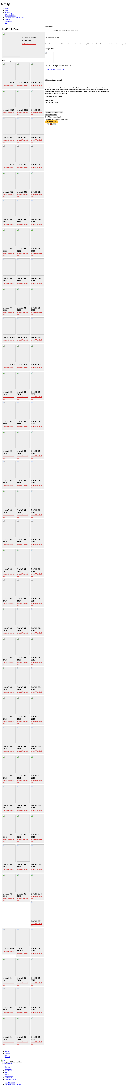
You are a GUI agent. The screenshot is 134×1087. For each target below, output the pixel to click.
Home (7, 9)
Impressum (8, 1069)
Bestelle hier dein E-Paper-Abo (54, 69)
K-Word (7, 12)
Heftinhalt (8, 1051)
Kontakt (7, 1057)
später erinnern (51, 114)
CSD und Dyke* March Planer (14, 17)
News (6, 10)
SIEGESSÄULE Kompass (13, 1084)
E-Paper (7, 1053)
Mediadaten (8, 21)
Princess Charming (10, 16)
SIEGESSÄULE (10, 1083)
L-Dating (7, 19)
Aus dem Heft (9, 14)
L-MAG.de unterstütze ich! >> (54, 112)
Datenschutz (8, 1077)
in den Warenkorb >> (8, 86)
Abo (6, 23)
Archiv (7, 1074)
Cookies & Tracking (11, 1079)
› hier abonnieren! (6, 1064)
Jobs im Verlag (9, 1076)
